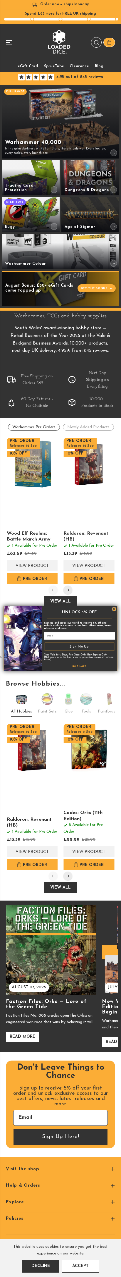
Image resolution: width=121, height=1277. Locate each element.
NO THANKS (79, 666)
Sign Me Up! (79, 646)
